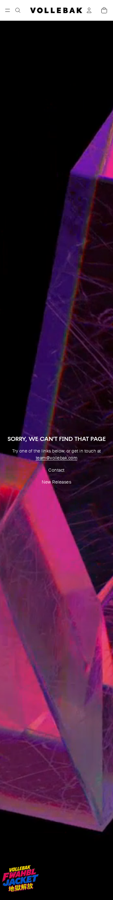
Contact (56, 470)
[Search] (18, 10)
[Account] (89, 10)
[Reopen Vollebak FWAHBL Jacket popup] (20, 878)
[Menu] (7, 10)
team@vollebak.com (57, 458)
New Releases (56, 482)
